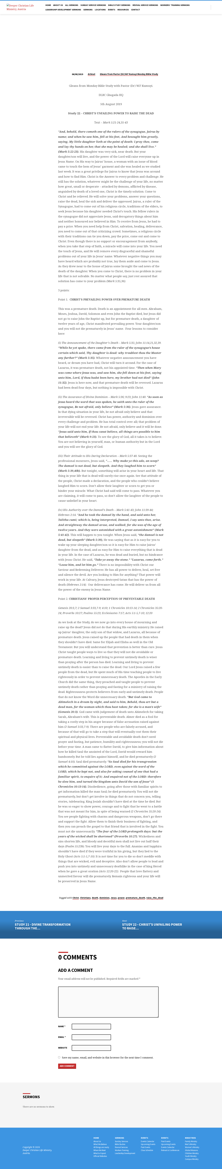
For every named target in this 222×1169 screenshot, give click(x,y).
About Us (97, 1141)
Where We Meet (99, 1150)
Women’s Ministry (192, 1147)
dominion (104, 897)
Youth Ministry (190, 1156)
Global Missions (191, 1150)
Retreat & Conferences (170, 1150)
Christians (85, 897)
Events (111, 9)
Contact (135, 9)
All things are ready (101, 1147)
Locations (100, 9)
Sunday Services (121, 1141)
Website (62, 1047)
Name (61, 1026)
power (121, 897)
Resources (123, 9)
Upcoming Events (148, 1144)
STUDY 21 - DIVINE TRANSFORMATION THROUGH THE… (43, 926)
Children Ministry (192, 1153)
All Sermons (71, 5)
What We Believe (100, 1144)
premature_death (135, 897)
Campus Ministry (191, 1159)
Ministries (190, 1138)
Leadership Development (125, 1153)
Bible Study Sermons (119, 5)
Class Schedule (147, 1150)
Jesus (114, 897)
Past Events (145, 1147)
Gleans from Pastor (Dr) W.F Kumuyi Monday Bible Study (129, 74)
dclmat (91, 74)
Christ (75, 897)
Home (48, 5)
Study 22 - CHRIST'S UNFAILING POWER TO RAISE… (152, 926)
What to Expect (99, 1153)
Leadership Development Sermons (63, 9)
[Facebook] (214, 7)
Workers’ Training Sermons (175, 5)
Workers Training (122, 1150)
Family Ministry (191, 1141)
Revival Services (121, 1147)
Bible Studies (120, 1144)
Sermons (88, 9)
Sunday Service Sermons (93, 5)
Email (62, 1037)
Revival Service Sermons (145, 5)
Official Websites (100, 1156)
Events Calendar (147, 1141)
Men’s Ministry (190, 1144)
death (95, 897)
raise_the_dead (154, 897)
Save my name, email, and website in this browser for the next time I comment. (107, 1057)
